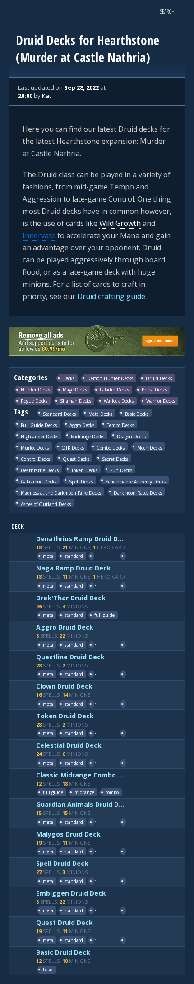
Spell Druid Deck (62, 863)
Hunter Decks (35, 389)
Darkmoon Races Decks (138, 493)
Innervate (39, 235)
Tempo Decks (120, 425)
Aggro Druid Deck (64, 627)
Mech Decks (149, 448)
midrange (84, 792)
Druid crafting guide (111, 296)
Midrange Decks (87, 436)
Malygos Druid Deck (68, 834)
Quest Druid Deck (64, 922)
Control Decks (35, 459)
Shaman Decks (75, 401)
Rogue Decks (34, 401)
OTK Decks (72, 448)
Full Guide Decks (39, 425)
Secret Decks (115, 459)
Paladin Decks (114, 389)
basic (48, 969)
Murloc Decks (35, 448)
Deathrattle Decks (40, 470)
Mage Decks (75, 389)
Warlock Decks (119, 401)
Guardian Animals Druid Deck (83, 804)
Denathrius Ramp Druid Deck (82, 538)
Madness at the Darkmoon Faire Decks (61, 493)
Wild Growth (120, 223)
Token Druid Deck (65, 716)
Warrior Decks (160, 401)
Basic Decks (136, 414)
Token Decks (84, 470)
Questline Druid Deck (70, 657)
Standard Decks (59, 414)
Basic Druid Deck (63, 952)
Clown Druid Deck (64, 686)
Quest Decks (76, 459)
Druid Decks (159, 378)
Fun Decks (121, 470)
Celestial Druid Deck (69, 745)
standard (74, 556)
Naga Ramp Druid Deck (73, 568)
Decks (68, 378)
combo (112, 792)
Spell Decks (81, 481)
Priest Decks (154, 389)
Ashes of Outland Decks (46, 504)
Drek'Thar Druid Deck (71, 597)
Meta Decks (100, 414)
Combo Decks (111, 448)
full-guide (104, 615)
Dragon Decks (131, 436)
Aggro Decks (81, 425)
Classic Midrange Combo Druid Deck (94, 775)
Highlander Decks (39, 436)
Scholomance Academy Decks (136, 481)
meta (48, 556)
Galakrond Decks (38, 481)
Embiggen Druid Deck (71, 893)
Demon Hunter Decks (110, 378)
